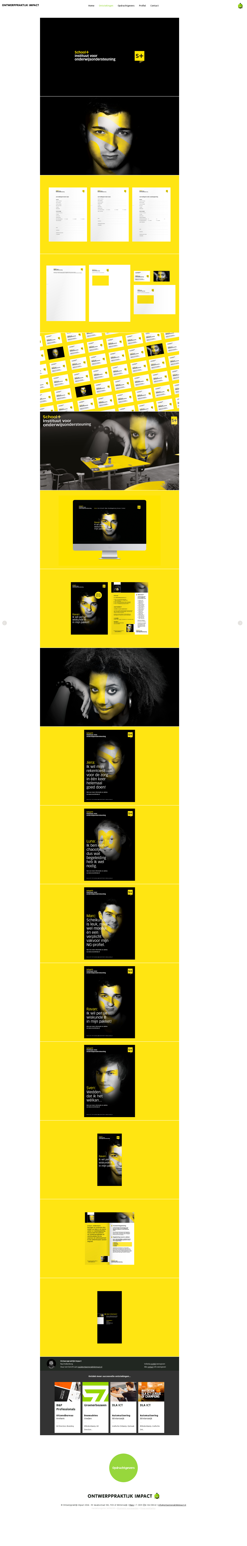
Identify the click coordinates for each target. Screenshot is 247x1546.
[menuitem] (91, 5)
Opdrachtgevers (126, 6)
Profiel (142, 6)
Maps (131, 1505)
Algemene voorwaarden (127, 1508)
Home (91, 6)
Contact (154, 6)
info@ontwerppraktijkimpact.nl (172, 1505)
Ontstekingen (106, 6)
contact (150, 1367)
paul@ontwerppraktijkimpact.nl (90, 1367)
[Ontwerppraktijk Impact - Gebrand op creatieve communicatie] (20, 5)
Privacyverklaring (147, 1508)
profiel (153, 1364)
